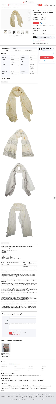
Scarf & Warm (14, 7)
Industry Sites (38, 394)
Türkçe (23, 397)
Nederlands (36, 396)
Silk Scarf (34, 380)
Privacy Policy (44, 399)
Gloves (2, 368)
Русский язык (24, 396)
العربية (40, 396)
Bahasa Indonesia (31, 397)
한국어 (43, 396)
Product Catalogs (16, 363)
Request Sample (51, 25)
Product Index (50, 394)
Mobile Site (26, 395)
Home (2, 7)
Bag (42, 368)
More (2, 390)
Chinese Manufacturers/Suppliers (18, 394)
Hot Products (5, 394)
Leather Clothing (4, 366)
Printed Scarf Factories (27, 385)
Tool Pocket (43, 366)
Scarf (18, 7)
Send (10, 332)
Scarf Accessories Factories (6, 385)
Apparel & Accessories (7, 7)
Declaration (39, 399)
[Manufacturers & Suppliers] (28, 2)
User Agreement (34, 399)
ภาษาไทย (52, 396)
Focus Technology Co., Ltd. (21, 399)
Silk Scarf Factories (36, 385)
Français (20, 396)
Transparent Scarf (27, 380)
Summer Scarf (40, 380)
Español (12, 396)
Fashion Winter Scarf (24, 388)
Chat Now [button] (44, 23)
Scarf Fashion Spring (34, 388)
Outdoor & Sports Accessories (20, 368)
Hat (28, 370)
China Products (10, 394)
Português (16, 396)
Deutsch (32, 396)
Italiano (29, 396)
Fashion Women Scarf (15, 388)
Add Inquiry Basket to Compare (16, 35)
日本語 (46, 396)
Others (42, 370)
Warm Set (20, 380)
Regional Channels (44, 394)
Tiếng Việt (26, 397)
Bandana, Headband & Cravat (11, 380)
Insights (30, 395)
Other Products (30, 366)
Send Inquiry (35, 23)
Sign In (34, 43)
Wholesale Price (33, 394)
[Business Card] (53, 53)
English (9, 396)
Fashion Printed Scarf (5, 388)
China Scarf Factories (17, 385)
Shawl (3, 380)
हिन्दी (49, 396)
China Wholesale (26, 394)
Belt (1, 370)
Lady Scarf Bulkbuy (43, 388)
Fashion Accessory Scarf (46, 385)
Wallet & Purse (30, 368)
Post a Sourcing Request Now (14, 334)
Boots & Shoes (17, 370)
